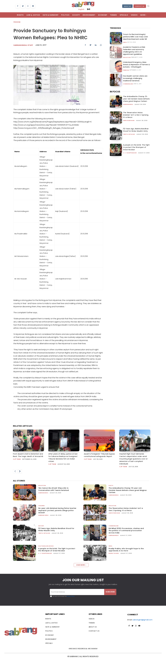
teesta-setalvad (129, 134)
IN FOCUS (115, 91)
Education (127, 57)
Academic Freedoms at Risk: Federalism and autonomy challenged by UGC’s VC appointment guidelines (134, 50)
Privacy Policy (71, 596)
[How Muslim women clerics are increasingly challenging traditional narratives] (116, 80)
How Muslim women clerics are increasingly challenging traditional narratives (135, 78)
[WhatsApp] (28, 6)
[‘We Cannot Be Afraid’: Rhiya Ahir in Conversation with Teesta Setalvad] (24, 492)
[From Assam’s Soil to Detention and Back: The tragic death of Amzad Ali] (28, 440)
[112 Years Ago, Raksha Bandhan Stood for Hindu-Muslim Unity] (116, 134)
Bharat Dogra (114, 553)
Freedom (16, 22)
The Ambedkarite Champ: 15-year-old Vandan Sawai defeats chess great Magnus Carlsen (136, 98)
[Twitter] (23, 6)
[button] (148, 6)
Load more (80, 565)
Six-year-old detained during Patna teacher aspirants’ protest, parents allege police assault (57, 510)
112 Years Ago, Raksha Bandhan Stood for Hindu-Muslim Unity (136, 130)
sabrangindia (128, 104)
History (113, 139)
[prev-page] (15, 471)
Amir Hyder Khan (128, 120)
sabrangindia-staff (23, 45)
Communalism (128, 84)
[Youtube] (33, 6)
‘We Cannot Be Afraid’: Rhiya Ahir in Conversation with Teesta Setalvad (53, 489)
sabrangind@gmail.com (142, 620)
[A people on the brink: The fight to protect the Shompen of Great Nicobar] (116, 150)
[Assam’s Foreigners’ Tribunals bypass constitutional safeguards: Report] (99, 440)
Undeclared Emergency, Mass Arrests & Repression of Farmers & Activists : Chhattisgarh (136, 64)
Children (41, 506)
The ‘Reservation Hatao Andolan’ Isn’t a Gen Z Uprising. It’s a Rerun (136, 114)
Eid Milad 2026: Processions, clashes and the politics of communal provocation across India (126, 530)
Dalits (113, 106)
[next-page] (20, 471)
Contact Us (139, 6)
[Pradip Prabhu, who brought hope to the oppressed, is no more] (94, 553)
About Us (127, 6)
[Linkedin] (95, 45)
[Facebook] (18, 6)
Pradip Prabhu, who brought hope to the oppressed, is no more (126, 549)
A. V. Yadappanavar (130, 153)
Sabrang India (43, 515)
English (81, 9)
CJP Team (17, 459)
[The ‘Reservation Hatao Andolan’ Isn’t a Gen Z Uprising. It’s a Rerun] (116, 117)
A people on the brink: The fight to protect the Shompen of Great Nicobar (136, 147)
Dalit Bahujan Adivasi (115, 154)
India (125, 42)
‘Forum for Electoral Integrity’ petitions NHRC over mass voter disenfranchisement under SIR (135, 36)
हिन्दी (88, 9)
